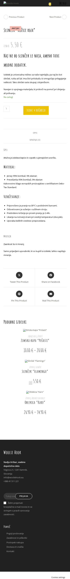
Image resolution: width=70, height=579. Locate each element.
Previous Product (16, 17)
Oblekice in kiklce (38, 398)
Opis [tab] (35, 132)
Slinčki (38, 367)
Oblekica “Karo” (35, 402)
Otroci (39, 336)
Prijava (23, 496)
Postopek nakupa (15, 542)
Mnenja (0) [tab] (35, 139)
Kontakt (10, 551)
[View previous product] (6, 17)
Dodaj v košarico (36, 110)
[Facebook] (7, 489)
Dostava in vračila (15, 546)
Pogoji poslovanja (15, 533)
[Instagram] (13, 489)
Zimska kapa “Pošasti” (35, 340)
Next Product (55, 17)
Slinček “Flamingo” (35, 371)
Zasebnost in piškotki (17, 537)
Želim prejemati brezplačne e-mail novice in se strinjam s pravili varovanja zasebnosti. (18, 508)
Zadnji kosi (32, 336)
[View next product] (64, 17)
